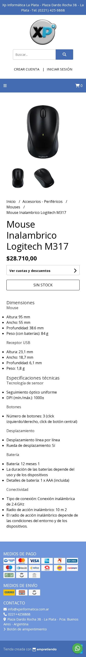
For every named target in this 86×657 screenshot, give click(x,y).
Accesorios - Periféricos (43, 201)
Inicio (11, 201)
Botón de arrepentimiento (26, 629)
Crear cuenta (26, 69)
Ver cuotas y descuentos (29, 270)
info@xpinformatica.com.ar (28, 609)
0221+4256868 (18, 614)
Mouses (13, 207)
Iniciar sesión (59, 69)
